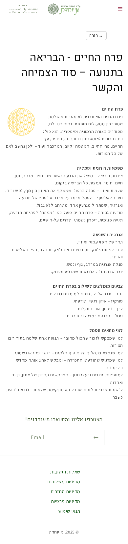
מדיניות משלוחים (64, 481)
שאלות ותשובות (65, 472)
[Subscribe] (97, 437)
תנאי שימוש (69, 511)
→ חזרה (96, 35)
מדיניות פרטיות (65, 501)
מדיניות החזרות (65, 491)
